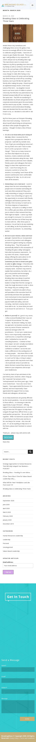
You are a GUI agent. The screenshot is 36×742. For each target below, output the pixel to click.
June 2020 (6, 504)
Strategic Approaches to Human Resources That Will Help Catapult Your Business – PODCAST (17, 466)
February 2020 (8, 516)
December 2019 (8, 524)
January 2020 (7, 520)
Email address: (8, 562)
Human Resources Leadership (13, 536)
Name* (3, 665)
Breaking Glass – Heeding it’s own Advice (16, 472)
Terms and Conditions (27, 738)
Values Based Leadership (11, 551)
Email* (3, 676)
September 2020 (8, 501)
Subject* (4, 687)
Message (4, 698)
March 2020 (7, 512)
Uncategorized (8, 547)
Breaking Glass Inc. (13, 5)
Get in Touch (8, 437)
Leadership (6, 539)
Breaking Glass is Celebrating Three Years (17, 489)
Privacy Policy (13, 738)
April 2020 (6, 508)
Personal (6, 543)
